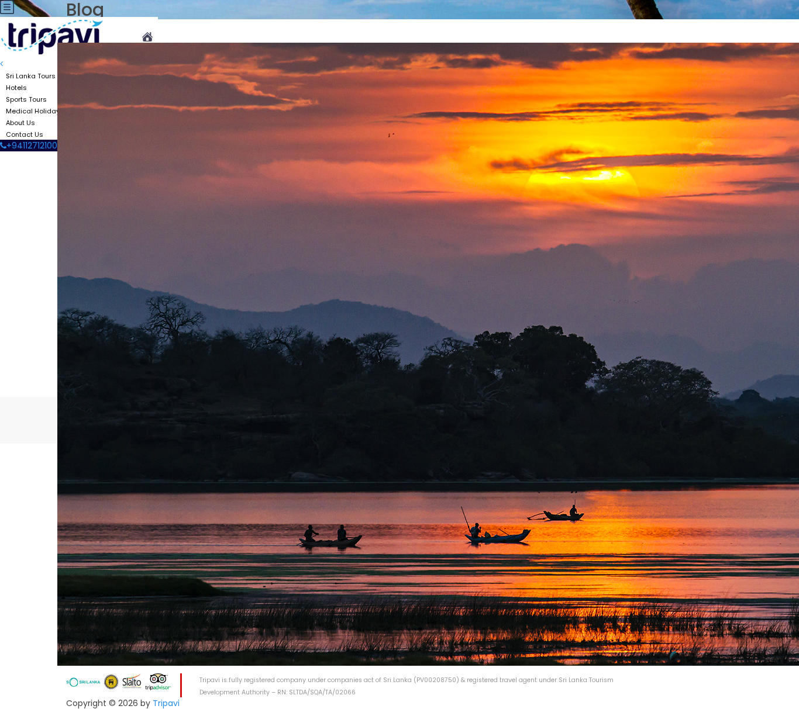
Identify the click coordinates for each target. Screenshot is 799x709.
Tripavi (166, 703)
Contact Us (24, 134)
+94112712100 (31, 145)
